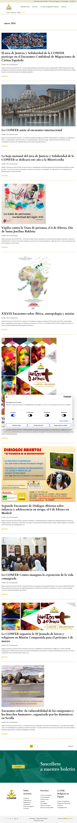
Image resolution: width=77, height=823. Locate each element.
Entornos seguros (28, 806)
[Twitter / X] (8, 818)
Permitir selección (38, 425)
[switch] (30, 415)
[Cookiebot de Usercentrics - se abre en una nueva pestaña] (64, 397)
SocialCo (70, 818)
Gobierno (26, 798)
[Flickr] (17, 818)
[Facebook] (6, 818)
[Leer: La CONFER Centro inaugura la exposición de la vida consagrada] (24, 554)
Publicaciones (44, 799)
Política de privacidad (41, 818)
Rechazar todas (16, 425)
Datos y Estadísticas (63, 801)
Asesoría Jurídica (45, 805)
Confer (4, 64)
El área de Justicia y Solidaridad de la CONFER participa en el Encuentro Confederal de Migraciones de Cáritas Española (38, 56)
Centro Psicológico (46, 795)
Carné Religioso (45, 797)
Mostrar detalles (64, 420)
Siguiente (71, 746)
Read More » (5, 76)
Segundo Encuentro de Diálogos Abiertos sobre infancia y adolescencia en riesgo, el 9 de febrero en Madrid (35, 509)
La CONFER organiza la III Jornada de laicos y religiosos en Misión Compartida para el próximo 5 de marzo (37, 637)
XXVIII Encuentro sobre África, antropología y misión (38, 314)
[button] (18, 766)
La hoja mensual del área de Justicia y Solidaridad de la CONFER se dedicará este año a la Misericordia (38, 158)
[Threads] (15, 818)
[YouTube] (10, 818)
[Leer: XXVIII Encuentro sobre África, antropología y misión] (37, 282)
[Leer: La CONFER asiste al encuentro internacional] (38, 105)
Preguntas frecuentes (63, 803)
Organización (27, 800)
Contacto (26, 808)
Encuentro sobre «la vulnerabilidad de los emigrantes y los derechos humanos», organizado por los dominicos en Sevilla (38, 714)
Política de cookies (39, 820)
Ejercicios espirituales (46, 807)
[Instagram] (12, 818)
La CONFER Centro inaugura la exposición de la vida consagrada (37, 576)
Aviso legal (32, 818)
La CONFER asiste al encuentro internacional (32, 130)
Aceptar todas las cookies (60, 425)
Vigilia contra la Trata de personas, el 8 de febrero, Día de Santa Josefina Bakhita (37, 229)
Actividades (43, 803)
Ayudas (42, 801)
